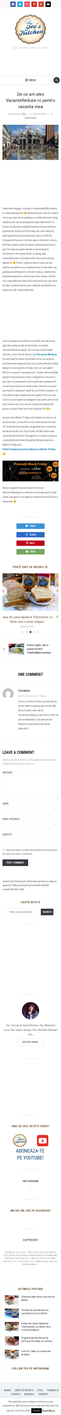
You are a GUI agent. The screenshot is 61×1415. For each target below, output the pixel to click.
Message (8, 772)
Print (33, 551)
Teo (23, 114)
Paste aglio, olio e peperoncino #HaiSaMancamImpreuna (39, 649)
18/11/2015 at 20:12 (28, 696)
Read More (48, 1410)
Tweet (33, 526)
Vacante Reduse (46, 354)
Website (7, 834)
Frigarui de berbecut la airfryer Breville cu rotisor (37, 1339)
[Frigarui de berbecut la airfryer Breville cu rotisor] (31, 591)
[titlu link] (30, 1147)
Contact (43, 1394)
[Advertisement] (30, 63)
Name (6, 803)
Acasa (7, 1390)
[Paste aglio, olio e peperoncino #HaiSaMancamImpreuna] (16, 648)
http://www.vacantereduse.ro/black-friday (29, 449)
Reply (43, 696)
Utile (40, 1390)
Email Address (11, 819)
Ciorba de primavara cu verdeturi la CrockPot (34, 1312)
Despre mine (30, 1042)
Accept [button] (36, 1410)
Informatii (30, 117)
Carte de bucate (24, 1390)
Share (33, 534)
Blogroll (29, 1394)
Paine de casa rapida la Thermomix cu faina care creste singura (36, 1327)
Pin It (32, 543)
